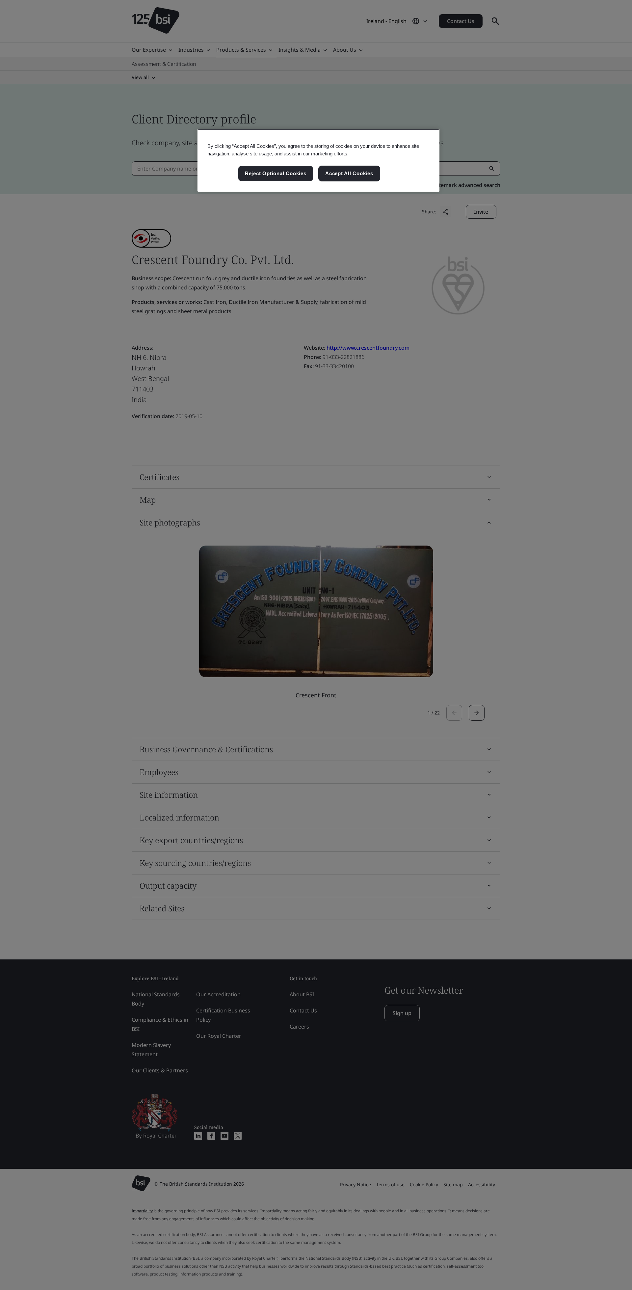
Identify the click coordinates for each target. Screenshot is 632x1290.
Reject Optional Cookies (275, 173)
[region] (318, 160)
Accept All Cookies (349, 173)
